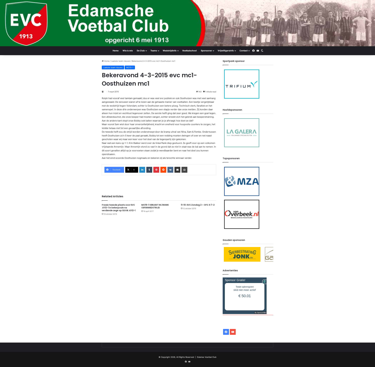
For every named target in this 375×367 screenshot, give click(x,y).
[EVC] (187, 23)
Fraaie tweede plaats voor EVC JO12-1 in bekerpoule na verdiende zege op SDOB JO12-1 (118, 207)
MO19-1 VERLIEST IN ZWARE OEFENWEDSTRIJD (155, 206)
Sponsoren (206, 50)
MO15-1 (129, 67)
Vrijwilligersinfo (226, 50)
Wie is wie (128, 50)
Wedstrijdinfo (170, 50)
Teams (153, 50)
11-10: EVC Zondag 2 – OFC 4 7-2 (198, 204)
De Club (141, 50)
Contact (244, 50)
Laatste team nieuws (120, 61)
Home (116, 50)
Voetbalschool (189, 50)
